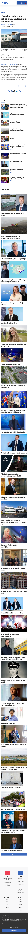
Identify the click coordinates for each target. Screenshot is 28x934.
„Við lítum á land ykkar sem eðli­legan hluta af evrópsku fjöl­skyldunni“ (18, 146)
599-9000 (8, 885)
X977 (21, 910)
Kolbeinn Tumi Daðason (6, 24)
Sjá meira (14, 854)
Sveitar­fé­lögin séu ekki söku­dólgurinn (13, 432)
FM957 (20, 909)
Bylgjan (20, 907)
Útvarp (7, 909)
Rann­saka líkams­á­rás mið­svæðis (18, 153)
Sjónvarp (7, 907)
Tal (20, 912)
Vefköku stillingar (14, 927)
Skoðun (7, 906)
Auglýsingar (21, 880)
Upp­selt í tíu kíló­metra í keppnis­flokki (13, 809)
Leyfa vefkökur (14, 930)
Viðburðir (20, 904)
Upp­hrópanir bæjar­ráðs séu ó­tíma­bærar (14, 453)
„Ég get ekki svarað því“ (8, 723)
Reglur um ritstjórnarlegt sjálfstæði (7, 879)
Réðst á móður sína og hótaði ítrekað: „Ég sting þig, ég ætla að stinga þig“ (13, 522)
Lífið (7, 904)
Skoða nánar (4, 923)
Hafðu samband (21, 881)
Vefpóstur (20, 889)
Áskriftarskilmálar (20, 884)
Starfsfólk (20, 886)
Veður (21, 906)
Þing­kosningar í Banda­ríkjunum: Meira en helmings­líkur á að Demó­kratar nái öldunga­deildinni (18, 106)
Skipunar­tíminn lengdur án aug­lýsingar (13, 259)
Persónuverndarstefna (7, 881)
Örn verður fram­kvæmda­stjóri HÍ (11, 850)
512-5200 (21, 878)
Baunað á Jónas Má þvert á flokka (12, 613)
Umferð (20, 887)
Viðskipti (7, 901)
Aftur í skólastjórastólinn (16, 161)
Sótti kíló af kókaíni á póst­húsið (11, 788)
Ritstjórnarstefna (21, 883)
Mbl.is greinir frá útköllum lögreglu (9, 64)
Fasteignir (20, 901)
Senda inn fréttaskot (20, 892)
